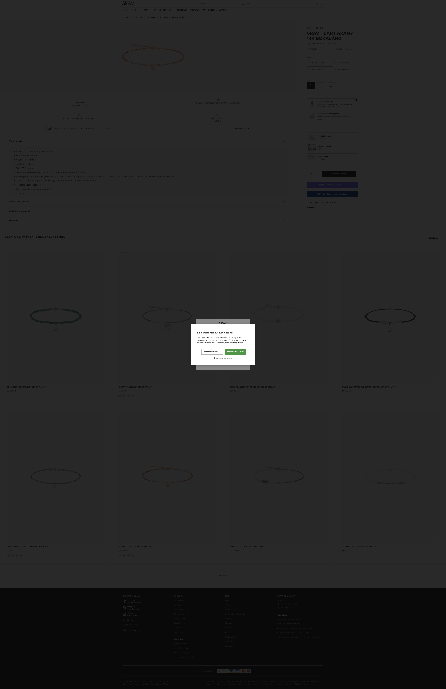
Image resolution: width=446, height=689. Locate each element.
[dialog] (223, 344)
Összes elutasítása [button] (212, 352)
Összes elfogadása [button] (235, 352)
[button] (223, 358)
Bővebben (201, 345)
